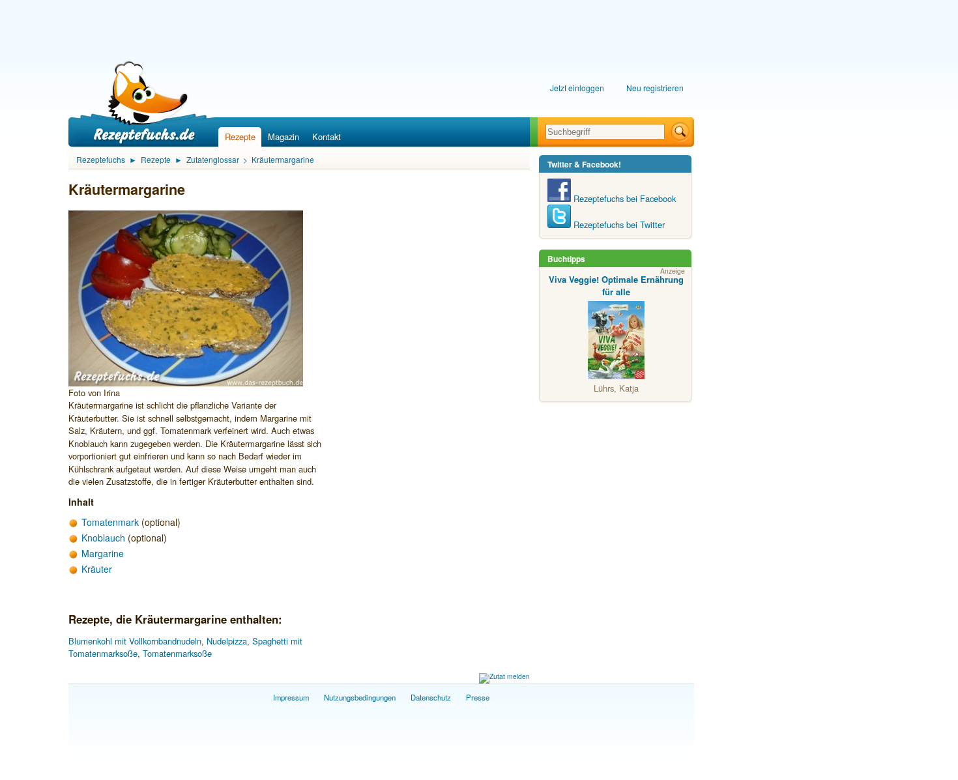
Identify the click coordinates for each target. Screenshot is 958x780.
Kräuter (96, 568)
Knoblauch (103, 537)
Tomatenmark (110, 521)
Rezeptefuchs (100, 159)
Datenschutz (431, 697)
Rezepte (240, 136)
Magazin (283, 136)
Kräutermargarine (283, 159)
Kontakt (326, 136)
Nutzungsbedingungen (360, 697)
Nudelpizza (227, 641)
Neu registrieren (655, 87)
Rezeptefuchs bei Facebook (623, 198)
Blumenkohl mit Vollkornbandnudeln (134, 641)
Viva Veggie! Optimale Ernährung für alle (616, 285)
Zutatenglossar (212, 159)
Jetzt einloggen (577, 87)
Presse (477, 697)
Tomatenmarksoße (177, 653)
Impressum (291, 697)
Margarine (102, 553)
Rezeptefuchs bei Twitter (618, 224)
